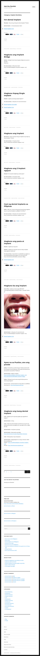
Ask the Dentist (10, 6)
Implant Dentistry (13, 48)
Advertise (6, 642)
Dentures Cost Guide (9, 543)
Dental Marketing (8, 591)
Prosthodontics (8, 604)
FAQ (5, 639)
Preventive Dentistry (9, 603)
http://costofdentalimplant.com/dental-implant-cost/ (15, 375)
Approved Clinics (7, 644)
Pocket (18, 34)
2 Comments (20, 87)
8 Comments (19, 48)
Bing (6, 619)
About (5, 626)
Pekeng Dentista (8, 549)
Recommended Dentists (9, 647)
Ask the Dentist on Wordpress (10, 520)
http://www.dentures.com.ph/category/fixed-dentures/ (15, 433)
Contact (5, 649)
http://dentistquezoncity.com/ (17, 385)
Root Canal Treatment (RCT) (11, 550)
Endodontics (7, 593)
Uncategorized (8, 609)
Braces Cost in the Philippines (11, 538)
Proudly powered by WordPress (15, 652)
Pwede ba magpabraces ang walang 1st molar (14, 560)
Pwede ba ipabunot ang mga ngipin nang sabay (14, 563)
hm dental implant (12, 20)
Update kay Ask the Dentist (10, 561)
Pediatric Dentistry (9, 600)
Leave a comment (21, 198)
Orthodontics (8, 599)
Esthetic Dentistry (9, 594)
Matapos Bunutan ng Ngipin (19, 579)
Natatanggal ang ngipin (10, 566)
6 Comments (19, 405)
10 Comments (18, 465)
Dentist (14, 581)
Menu (33, 6)
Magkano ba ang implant (15, 286)
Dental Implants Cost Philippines (12, 541)
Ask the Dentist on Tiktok (9, 505)
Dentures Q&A (7, 634)
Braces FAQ (7, 540)
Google (6, 620)
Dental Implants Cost (9, 28)
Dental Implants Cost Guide (10, 104)
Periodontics (7, 601)
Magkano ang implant (14, 133)
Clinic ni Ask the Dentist (10, 564)
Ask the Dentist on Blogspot (10, 513)
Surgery (6, 607)
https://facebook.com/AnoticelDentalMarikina (13, 503)
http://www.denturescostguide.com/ (15, 445)
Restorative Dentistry (9, 606)
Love (6, 597)
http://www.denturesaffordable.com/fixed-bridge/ (14, 376)
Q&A (14, 576)
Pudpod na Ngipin (16, 577)
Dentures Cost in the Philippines (11, 544)
